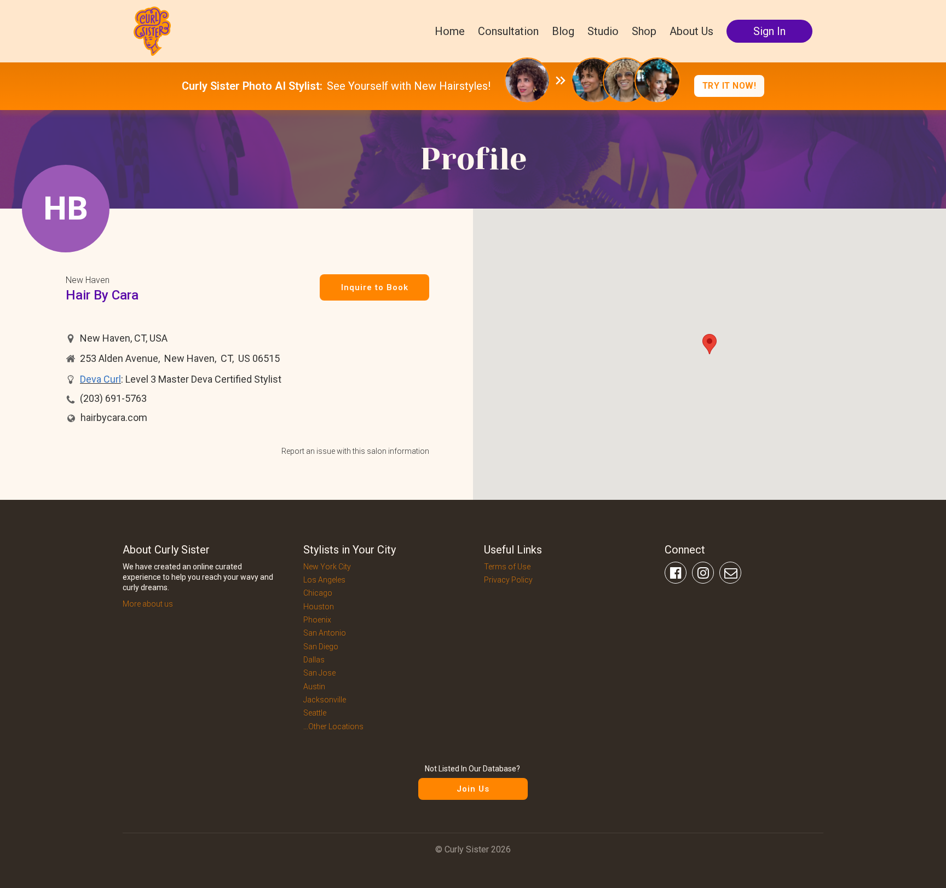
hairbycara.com (113, 417)
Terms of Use (507, 566)
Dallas (314, 659)
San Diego (320, 646)
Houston (318, 606)
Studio (603, 31)
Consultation (508, 31)
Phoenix (317, 619)
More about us (148, 603)
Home (450, 31)
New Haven (87, 280)
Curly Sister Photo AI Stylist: (252, 86)
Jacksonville (324, 699)
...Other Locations (333, 726)
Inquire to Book (374, 287)
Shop (644, 31)
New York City (327, 566)
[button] (709, 344)
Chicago (317, 593)
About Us (691, 31)
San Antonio (324, 632)
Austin (314, 686)
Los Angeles (324, 579)
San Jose (319, 672)
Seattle (314, 712)
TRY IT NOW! (729, 85)
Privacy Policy (508, 579)
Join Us (473, 789)
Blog (563, 31)
